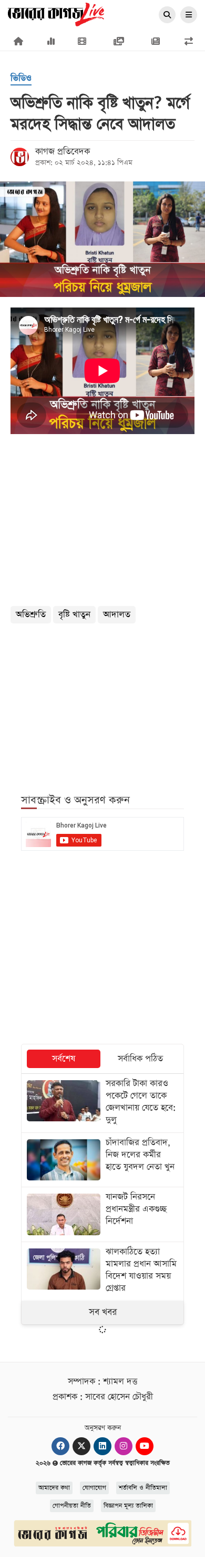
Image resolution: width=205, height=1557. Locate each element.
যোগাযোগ (94, 1488)
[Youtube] (144, 1446)
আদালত (116, 615)
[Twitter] (81, 1446)
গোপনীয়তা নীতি (72, 1506)
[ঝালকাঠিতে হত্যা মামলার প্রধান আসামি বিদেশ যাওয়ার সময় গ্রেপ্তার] (102, 1271)
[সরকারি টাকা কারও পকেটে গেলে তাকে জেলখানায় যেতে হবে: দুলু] (102, 1103)
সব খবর (103, 1312)
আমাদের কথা (54, 1488)
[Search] (167, 15)
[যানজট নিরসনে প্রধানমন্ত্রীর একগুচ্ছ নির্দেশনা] (102, 1214)
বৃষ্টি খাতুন (74, 615)
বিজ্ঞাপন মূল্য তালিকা (128, 1506)
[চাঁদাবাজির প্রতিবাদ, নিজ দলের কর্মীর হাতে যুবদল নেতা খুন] (102, 1160)
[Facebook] (60, 1446)
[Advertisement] (102, 702)
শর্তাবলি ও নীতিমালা (143, 1488)
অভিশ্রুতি (31, 615)
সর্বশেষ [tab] (63, 1059)
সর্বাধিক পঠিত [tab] (140, 1059)
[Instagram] (123, 1446)
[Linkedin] (102, 1446)
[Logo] (56, 13)
